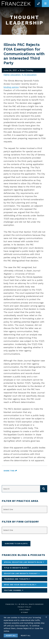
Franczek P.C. (11, 604)
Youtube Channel (13, 590)
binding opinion (11, 87)
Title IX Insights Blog (15, 568)
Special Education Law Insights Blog (23, 562)
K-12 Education (29, 74)
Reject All (25, 635)
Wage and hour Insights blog (19, 585)
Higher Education (12, 74)
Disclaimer (24, 610)
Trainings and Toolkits (16, 579)
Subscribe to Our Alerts (16, 543)
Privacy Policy (24, 607)
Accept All (11, 635)
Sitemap (24, 612)
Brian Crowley (26, 70)
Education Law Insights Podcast (21, 573)
